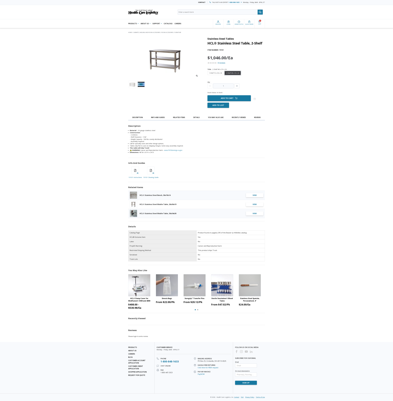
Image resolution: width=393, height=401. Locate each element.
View (255, 195)
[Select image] (132, 84)
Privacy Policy (249, 397)
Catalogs (168, 23)
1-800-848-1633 (234, 2)
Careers (177, 23)
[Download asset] (135, 170)
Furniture (178, 32)
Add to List (218, 105)
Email (237, 362)
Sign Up (246, 383)
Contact (201, 2)
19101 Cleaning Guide (151, 177)
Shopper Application (137, 372)
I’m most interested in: (242, 371)
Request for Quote (136, 375)
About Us (132, 350)
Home (130, 32)
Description (137, 117)
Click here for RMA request (208, 367)
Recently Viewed (239, 117)
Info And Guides (158, 117)
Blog (130, 357)
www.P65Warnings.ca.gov (173, 150)
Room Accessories (167, 32)
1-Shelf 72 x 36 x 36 (215, 73)
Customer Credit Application (135, 367)
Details (196, 117)
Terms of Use (260, 397)
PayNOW (201, 374)
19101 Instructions (135, 177)
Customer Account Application (136, 361)
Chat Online (166, 366)
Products (132, 347)
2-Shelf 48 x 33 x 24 (232, 73)
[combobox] (220, 12)
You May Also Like (216, 117)
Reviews (257, 117)
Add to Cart (227, 98)
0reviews (221, 63)
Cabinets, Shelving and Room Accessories (146, 32)
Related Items (179, 117)
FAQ (242, 397)
